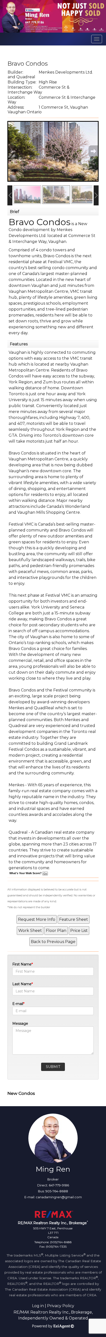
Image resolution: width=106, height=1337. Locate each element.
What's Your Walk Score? (25, 873)
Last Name (22, 984)
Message (20, 1023)
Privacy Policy (60, 1305)
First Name (22, 964)
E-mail (17, 1004)
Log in (38, 1305)
